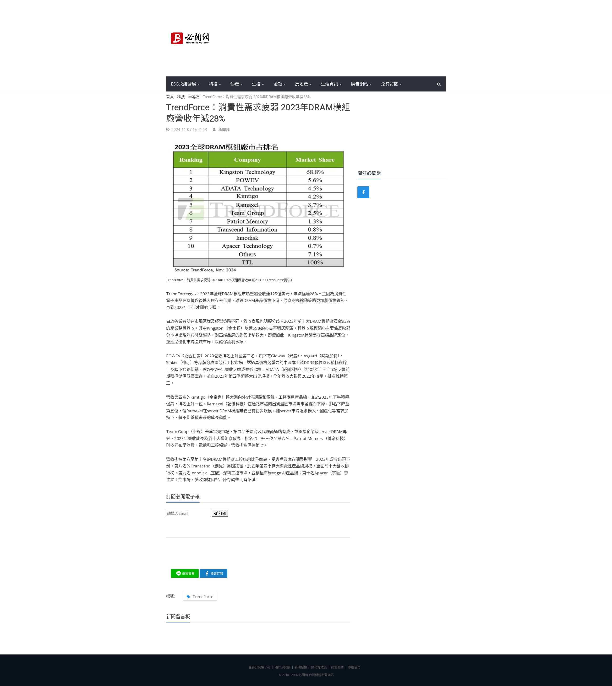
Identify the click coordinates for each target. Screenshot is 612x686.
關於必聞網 (282, 667)
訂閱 (222, 513)
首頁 (170, 97)
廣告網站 (359, 84)
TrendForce (202, 596)
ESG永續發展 (183, 84)
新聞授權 (301, 667)
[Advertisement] (342, 38)
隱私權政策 (319, 667)
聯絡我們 (354, 667)
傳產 (234, 84)
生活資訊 (329, 84)
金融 (277, 84)
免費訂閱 (389, 84)
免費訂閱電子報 (259, 667)
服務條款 (337, 667)
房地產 (301, 84)
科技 (213, 84)
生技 (256, 84)
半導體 (194, 97)
